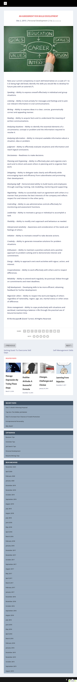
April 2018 (9, 532)
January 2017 (10, 592)
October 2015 (10, 662)
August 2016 (10, 615)
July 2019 (9, 509)
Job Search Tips (11, 446)
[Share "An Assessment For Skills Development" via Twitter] (28, 331)
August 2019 (10, 504)
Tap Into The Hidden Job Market (16, 412)
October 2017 (10, 560)
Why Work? (9, 426)
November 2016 (11, 601)
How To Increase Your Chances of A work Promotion (23, 417)
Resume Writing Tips (12, 456)
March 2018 (9, 536)
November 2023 (11, 467)
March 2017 (9, 583)
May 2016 (9, 629)
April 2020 (9, 471)
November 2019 (11, 490)
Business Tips (10, 437)
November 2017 (11, 555)
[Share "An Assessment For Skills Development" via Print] (58, 331)
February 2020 (10, 476)
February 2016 (10, 643)
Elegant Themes (16, 679)
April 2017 (9, 578)
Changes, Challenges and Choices (46, 381)
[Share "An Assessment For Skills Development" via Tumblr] (36, 331)
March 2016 (9, 638)
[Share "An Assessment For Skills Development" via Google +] (32, 331)
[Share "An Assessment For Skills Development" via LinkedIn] (43, 331)
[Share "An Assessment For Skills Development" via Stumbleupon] (51, 331)
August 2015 (10, 671)
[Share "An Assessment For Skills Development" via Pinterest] (40, 331)
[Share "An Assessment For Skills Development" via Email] (55, 331)
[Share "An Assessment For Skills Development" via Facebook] (24, 331)
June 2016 (9, 625)
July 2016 (9, 620)
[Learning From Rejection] (63, 368)
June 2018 (9, 522)
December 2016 (11, 597)
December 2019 (11, 485)
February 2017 (10, 587)
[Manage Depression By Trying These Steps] (13, 367)
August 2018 (10, 513)
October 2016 (10, 606)
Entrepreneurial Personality (15, 421)
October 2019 (10, 495)
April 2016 (9, 634)
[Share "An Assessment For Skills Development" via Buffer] (47, 331)
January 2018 (10, 546)
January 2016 (10, 648)
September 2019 (11, 499)
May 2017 (9, 573)
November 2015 (11, 657)
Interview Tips (10, 442)
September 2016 (11, 611)
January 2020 (10, 481)
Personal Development (38, 20)
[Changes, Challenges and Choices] (46, 368)
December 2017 (11, 550)
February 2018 (10, 541)
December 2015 (11, 652)
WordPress (32, 679)
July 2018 (9, 518)
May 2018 (9, 527)
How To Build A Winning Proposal (16, 407)
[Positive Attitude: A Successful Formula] (30, 368)
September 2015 (11, 666)
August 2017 (10, 569)
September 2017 (11, 564)
